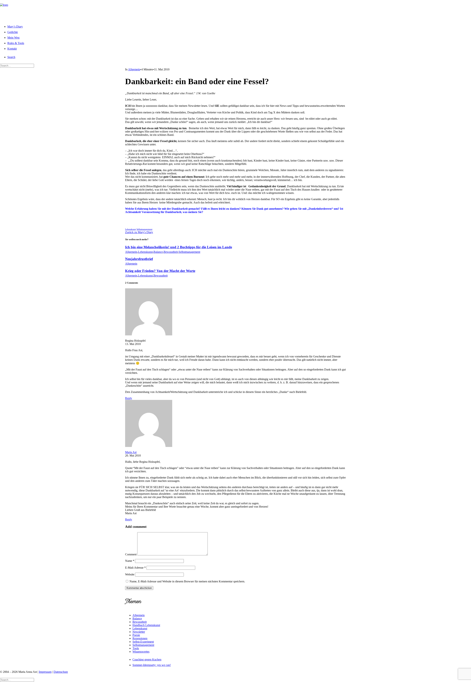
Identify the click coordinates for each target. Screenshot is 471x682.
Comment (131, 554)
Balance (158, 251)
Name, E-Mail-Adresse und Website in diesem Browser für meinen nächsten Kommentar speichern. (187, 581)
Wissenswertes (140, 651)
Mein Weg (13, 37)
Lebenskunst (130, 229)
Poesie (136, 635)
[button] (11, 57)
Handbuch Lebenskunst (146, 625)
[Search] (17, 65)
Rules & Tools (15, 43)
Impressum (45, 671)
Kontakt (12, 48)
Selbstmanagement (144, 229)
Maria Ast (131, 452)
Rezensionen (139, 638)
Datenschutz (61, 671)
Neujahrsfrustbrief (139, 259)
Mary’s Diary (15, 26)
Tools (135, 648)
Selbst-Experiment (143, 641)
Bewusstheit (171, 251)
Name (129, 560)
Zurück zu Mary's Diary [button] (139, 232)
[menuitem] (239, 26)
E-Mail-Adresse (135, 567)
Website (129, 574)
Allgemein (134, 69)
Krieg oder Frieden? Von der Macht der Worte (160, 271)
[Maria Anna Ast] (235, 10)
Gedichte (12, 32)
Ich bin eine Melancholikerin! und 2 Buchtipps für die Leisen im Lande (178, 247)
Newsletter (138, 631)
